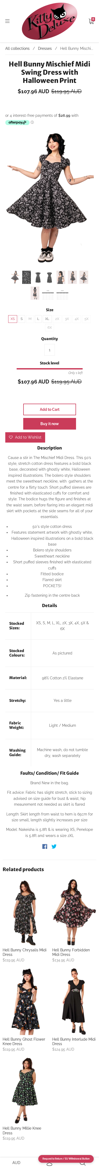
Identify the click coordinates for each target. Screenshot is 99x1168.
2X (57, 319)
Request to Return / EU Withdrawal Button (66, 1158)
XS (13, 319)
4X (77, 319)
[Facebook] (44, 846)
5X (86, 319)
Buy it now (49, 424)
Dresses (45, 48)
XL (47, 319)
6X (50, 327)
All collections (17, 48)
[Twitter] (54, 846)
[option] (49, 199)
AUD (16, 1163)
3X (67, 319)
